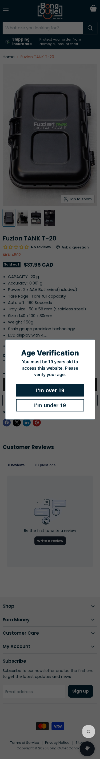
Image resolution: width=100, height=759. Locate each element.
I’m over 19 (50, 390)
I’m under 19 (50, 405)
